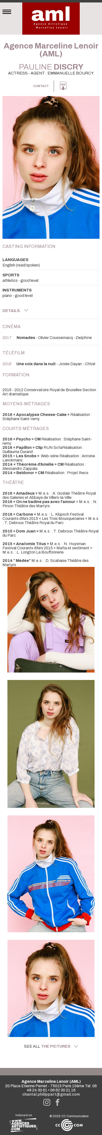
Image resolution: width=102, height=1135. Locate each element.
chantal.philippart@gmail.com (51, 1094)
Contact (41, 86)
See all (47, 1046)
